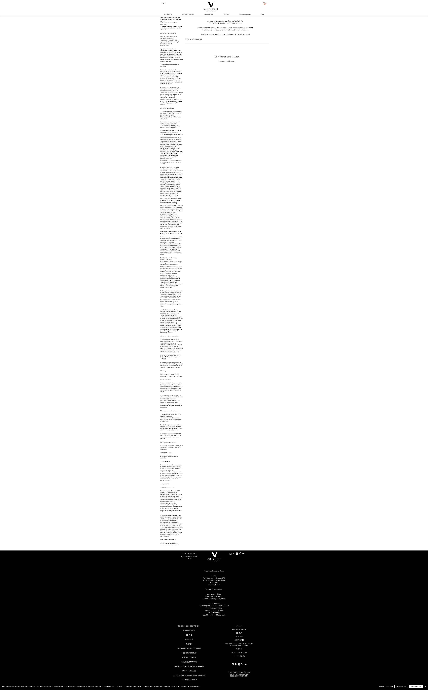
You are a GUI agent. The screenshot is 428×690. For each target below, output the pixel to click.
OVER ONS (239, 637)
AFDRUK (239, 626)
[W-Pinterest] (240, 553)
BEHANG (189, 635)
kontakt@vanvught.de (217, 599)
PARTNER (239, 649)
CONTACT (239, 633)
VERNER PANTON (178, 675)
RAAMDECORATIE (189, 631)
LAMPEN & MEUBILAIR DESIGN (195, 675)
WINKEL (250, 644)
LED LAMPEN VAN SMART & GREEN (189, 649)
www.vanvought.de (214, 594)
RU (244, 656)
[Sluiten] (425, 686)
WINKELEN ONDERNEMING (239, 646)
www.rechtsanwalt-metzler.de (170, 545)
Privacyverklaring (194, 686)
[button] (265, 3)
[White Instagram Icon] (230, 553)
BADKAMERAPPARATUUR (189, 662)
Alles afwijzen (401, 686)
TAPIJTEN (189, 644)
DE (234, 656)
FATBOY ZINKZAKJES (189, 671)
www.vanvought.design (214, 596)
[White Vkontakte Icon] (243, 553)
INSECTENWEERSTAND (189, 653)
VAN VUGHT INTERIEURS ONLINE (236, 644)
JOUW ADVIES (239, 640)
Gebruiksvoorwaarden (239, 630)
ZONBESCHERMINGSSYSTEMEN (188, 626)
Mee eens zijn (416, 686)
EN (241, 656)
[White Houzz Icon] (233, 553)
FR (238, 656)
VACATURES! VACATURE (239, 653)
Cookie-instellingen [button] (386, 686)
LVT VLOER (189, 640)
